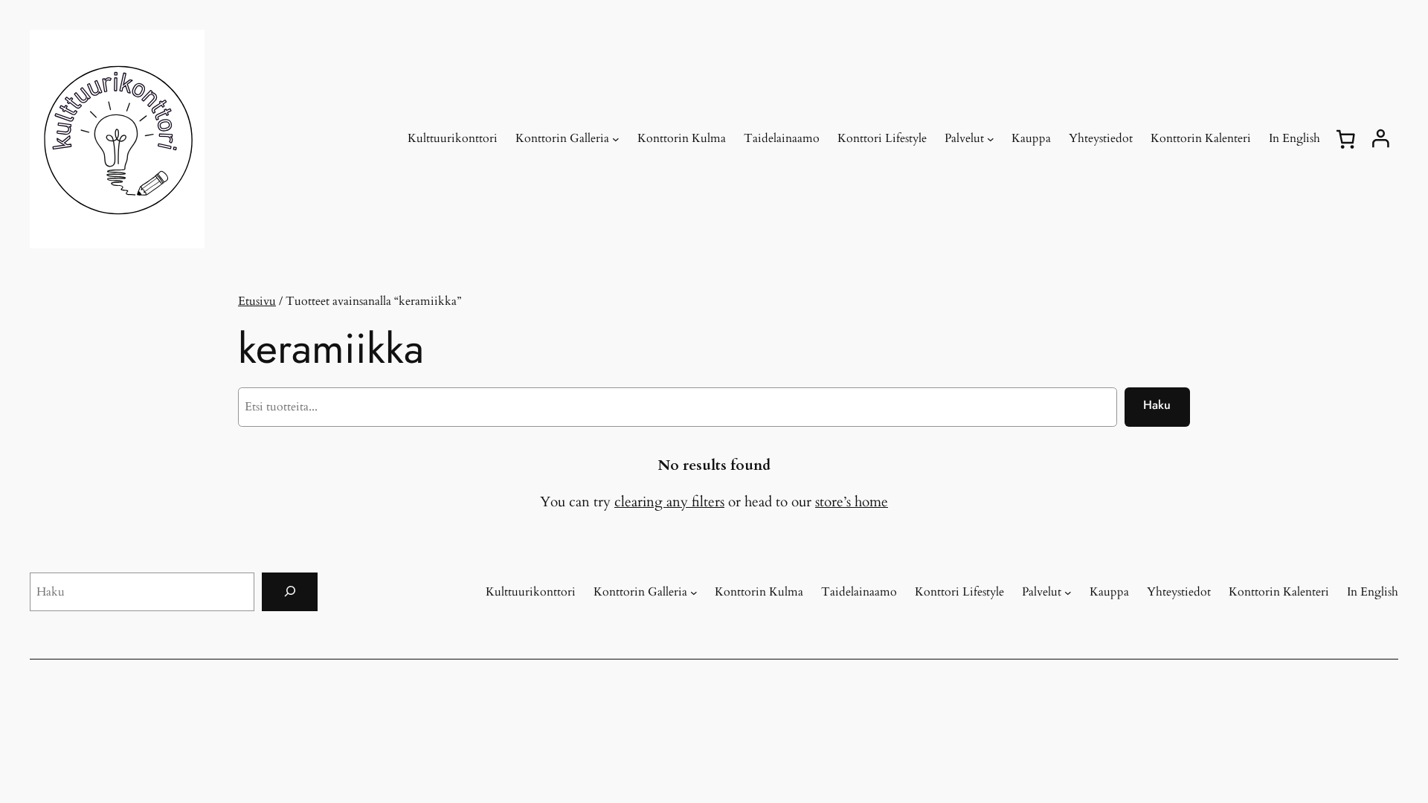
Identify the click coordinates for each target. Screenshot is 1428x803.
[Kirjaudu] (1380, 138)
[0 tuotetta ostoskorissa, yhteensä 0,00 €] (1345, 139)
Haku (1157, 404)
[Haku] (290, 592)
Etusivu (257, 301)
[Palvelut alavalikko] (990, 139)
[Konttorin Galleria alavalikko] (616, 139)
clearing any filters (669, 502)
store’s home (851, 502)
